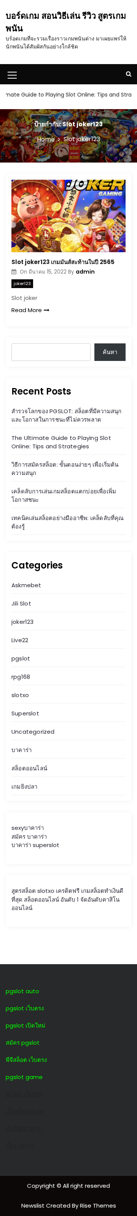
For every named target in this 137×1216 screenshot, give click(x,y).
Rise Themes (98, 1206)
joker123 (22, 283)
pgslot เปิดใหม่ (25, 1025)
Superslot (25, 713)
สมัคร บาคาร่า (29, 837)
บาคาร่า (21, 750)
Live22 (19, 640)
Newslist (33, 1206)
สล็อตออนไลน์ (29, 768)
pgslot (20, 658)
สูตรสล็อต (23, 891)
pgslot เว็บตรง (25, 1008)
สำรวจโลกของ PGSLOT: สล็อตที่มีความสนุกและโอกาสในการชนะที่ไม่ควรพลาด (66, 415)
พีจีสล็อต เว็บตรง (26, 1060)
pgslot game (24, 1077)
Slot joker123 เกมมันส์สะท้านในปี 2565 (63, 262)
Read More (26, 310)
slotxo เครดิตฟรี (58, 891)
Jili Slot (21, 603)
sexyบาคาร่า (27, 828)
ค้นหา (110, 352)
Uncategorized (33, 732)
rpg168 (20, 677)
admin (85, 271)
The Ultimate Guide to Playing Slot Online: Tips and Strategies (61, 442)
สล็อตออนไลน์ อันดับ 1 (51, 899)
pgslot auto (22, 991)
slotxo (20, 695)
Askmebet (26, 585)
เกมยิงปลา (24, 787)
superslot (46, 845)
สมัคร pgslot (23, 1043)
